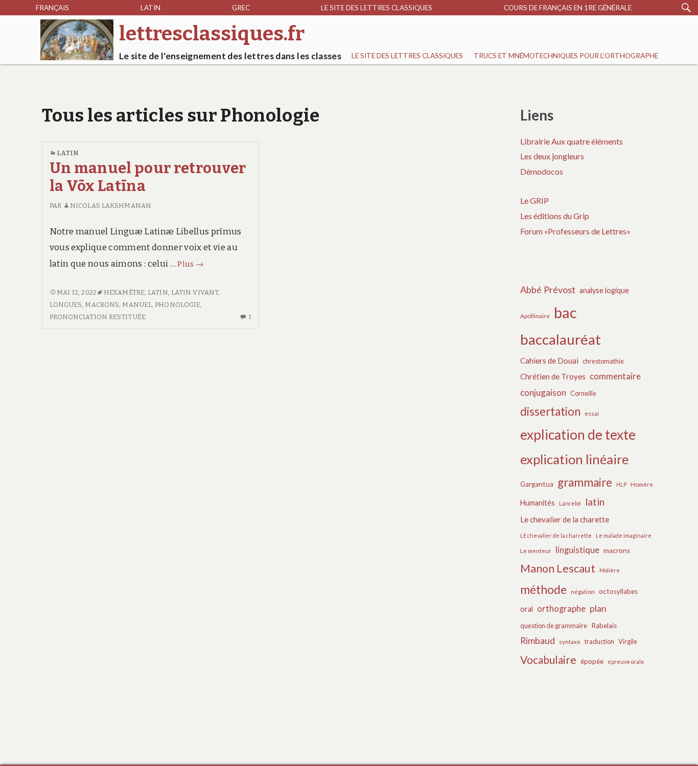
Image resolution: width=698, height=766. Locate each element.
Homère (642, 484)
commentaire (615, 376)
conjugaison (543, 392)
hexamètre (124, 292)
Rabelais (604, 625)
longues (66, 304)
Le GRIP (534, 200)
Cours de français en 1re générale (568, 8)
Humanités (537, 502)
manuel (137, 304)
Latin (150, 8)
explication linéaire (574, 459)
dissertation (550, 411)
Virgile (627, 641)
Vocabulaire (548, 659)
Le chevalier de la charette (564, 519)
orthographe (561, 609)
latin (158, 292)
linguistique (577, 550)
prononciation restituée (98, 317)
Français (52, 8)
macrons (102, 304)
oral (526, 609)
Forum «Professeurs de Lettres (573, 231)
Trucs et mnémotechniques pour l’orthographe (566, 56)
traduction (599, 641)
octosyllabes (618, 591)
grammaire (584, 482)
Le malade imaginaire (624, 535)
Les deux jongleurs (552, 156)
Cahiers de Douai (549, 360)
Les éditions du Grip (554, 216)
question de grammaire (553, 626)
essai (592, 413)
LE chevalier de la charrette (556, 535)
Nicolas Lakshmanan (110, 205)
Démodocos (541, 171)
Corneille (583, 393)
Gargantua (536, 484)
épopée (591, 661)
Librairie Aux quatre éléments (571, 141)
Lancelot (570, 503)
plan (598, 608)
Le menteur (535, 550)
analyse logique (604, 290)
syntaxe (569, 641)
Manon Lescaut (557, 568)
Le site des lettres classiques (376, 8)
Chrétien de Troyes (553, 376)
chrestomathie (603, 361)
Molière (609, 570)
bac (565, 312)
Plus (190, 264)
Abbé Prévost (547, 289)
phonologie (177, 304)
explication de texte (578, 434)
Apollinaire (535, 316)
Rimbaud (537, 640)
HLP (621, 484)
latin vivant (194, 292)
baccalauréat (560, 339)
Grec (241, 8)
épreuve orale (626, 661)
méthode (543, 589)
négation (583, 591)
